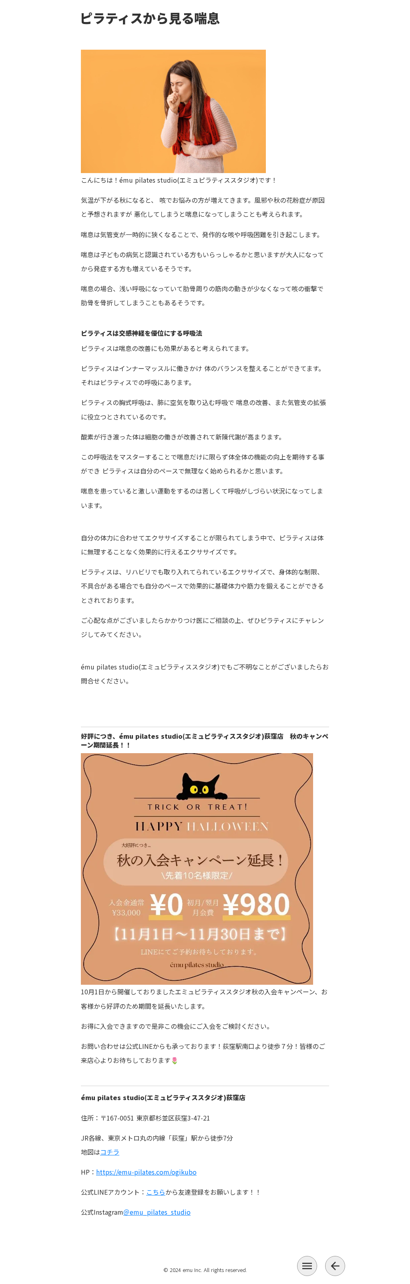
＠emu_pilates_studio (157, 1212)
